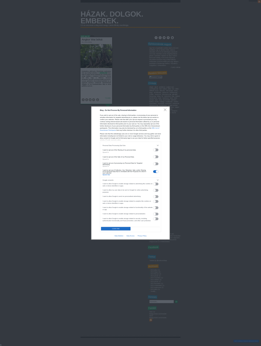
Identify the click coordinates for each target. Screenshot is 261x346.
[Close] (166, 110)
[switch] (155, 150)
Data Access (130, 236)
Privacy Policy (142, 236)
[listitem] (130, 145)
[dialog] (130, 173)
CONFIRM (116, 228)
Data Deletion (119, 236)
